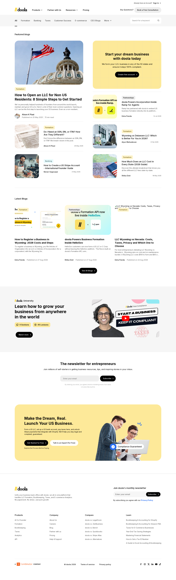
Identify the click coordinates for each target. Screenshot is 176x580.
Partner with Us (54, 10)
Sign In (156, 3)
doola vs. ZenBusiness (94, 524)
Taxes (47, 20)
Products (36, 10)
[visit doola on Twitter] (148, 564)
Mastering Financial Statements (138, 535)
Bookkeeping (20, 528)
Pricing (86, 10)
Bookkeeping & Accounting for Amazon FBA (143, 524)
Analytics (18, 535)
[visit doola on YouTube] (156, 564)
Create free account (126, 75)
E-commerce (81, 20)
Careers (53, 524)
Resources (70, 10)
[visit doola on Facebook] (141, 564)
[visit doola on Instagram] (145, 564)
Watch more (23, 335)
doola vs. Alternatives (93, 539)
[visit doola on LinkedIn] (152, 564)
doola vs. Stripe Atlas (93, 535)
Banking (37, 20)
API (16, 539)
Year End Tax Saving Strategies (138, 532)
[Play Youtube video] (125, 318)
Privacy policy (105, 564)
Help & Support (56, 539)
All (16, 20)
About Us (53, 520)
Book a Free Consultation (147, 10)
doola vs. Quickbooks (93, 532)
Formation (25, 20)
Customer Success (62, 20)
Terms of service (88, 564)
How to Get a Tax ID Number (137, 539)
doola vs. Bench (91, 528)
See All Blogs (87, 271)
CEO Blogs (95, 20)
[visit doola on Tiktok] (160, 564)
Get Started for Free (35, 443)
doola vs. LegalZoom (93, 520)
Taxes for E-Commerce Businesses (140, 528)
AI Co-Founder (20, 520)
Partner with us (55, 532)
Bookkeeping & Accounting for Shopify (141, 520)
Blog (51, 528)
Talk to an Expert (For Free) (64, 443)
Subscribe (107, 378)
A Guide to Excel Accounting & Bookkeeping (143, 543)
